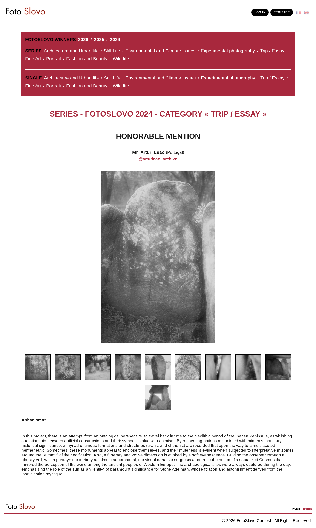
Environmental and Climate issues (160, 50)
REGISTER (282, 12)
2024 (115, 39)
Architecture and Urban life (71, 50)
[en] (308, 11)
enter (307, 508)
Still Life (112, 50)
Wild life (121, 58)
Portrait (53, 58)
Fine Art (33, 58)
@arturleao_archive (158, 159)
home (296, 508)
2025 (99, 39)
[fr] (299, 11)
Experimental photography (228, 50)
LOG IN (260, 12)
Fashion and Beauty (86, 58)
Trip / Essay (272, 50)
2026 (83, 39)
